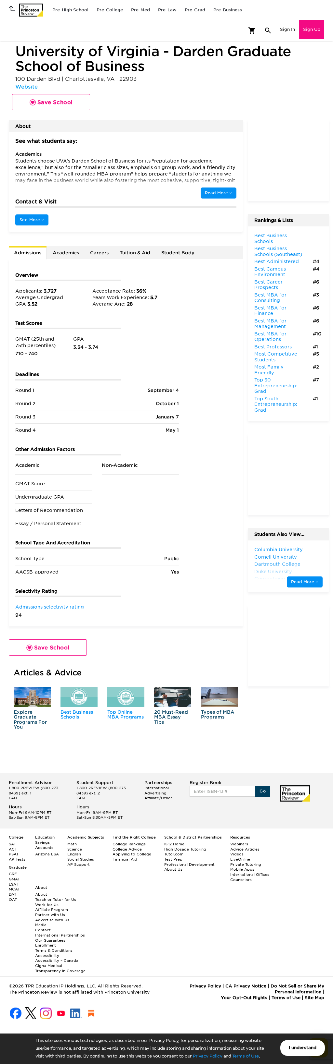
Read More (217, 192)
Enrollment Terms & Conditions (54, 948)
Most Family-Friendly (270, 369)
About (41, 894)
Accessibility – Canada (56, 960)
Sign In (287, 29)
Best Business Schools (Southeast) (278, 251)
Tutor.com (173, 854)
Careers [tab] (99, 252)
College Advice (127, 849)
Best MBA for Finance (270, 310)
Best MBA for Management (270, 323)
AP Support (78, 864)
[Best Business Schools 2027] (79, 697)
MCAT (14, 889)
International (156, 788)
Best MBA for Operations (270, 336)
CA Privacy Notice (245, 986)
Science (74, 849)
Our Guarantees (50, 940)
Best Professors (273, 346)
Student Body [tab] (177, 252)
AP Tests (17, 859)
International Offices (249, 874)
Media (41, 925)
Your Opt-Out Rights (244, 997)
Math (72, 844)
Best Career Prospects (268, 284)
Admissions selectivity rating (49, 607)
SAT (12, 844)
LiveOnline (240, 859)
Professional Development (189, 864)
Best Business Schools (76, 714)
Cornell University (275, 557)
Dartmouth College (277, 564)
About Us (173, 869)
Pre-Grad (195, 9)
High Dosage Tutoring (185, 849)
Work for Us (47, 904)
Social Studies (80, 859)
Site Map (314, 997)
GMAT (14, 879)
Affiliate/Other (158, 798)
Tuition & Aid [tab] (135, 252)
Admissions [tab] (27, 252)
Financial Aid (125, 859)
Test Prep (173, 859)
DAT (12, 894)
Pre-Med (140, 9)
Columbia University (278, 549)
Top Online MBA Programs (125, 714)
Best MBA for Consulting (270, 297)
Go (263, 791)
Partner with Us (50, 915)
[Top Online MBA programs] (125, 697)
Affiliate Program (51, 909)
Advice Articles (245, 849)
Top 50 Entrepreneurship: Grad (275, 385)
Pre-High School (70, 9)
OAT (13, 899)
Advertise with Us (52, 920)
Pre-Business (227, 9)
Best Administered (276, 261)
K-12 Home (174, 844)
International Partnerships (60, 935)
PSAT (14, 854)
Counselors (241, 879)
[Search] (268, 30)
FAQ (13, 798)
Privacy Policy (207, 1056)
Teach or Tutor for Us (55, 899)
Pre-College (110, 9)
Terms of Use (245, 1056)
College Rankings (129, 844)
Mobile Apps (242, 869)
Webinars (239, 844)
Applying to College (132, 854)
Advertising (155, 793)
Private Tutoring (245, 864)
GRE (13, 874)
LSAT (13, 884)
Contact (43, 930)
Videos (237, 854)
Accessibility (47, 955)
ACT (13, 849)
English (74, 854)
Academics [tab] (66, 252)
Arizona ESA (47, 854)
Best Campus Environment (270, 271)
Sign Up (311, 29)
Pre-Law (167, 9)
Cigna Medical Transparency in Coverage (60, 968)
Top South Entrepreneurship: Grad (275, 404)
